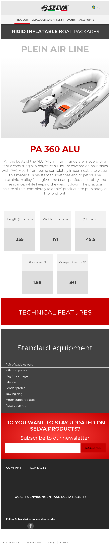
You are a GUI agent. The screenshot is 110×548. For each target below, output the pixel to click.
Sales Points (86, 19)
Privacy (50, 542)
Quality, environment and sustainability (50, 496)
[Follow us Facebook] (8, 8)
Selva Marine (55, 8)
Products (22, 19)
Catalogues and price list (48, 19)
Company (13, 467)
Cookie (64, 542)
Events (71, 19)
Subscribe (93, 447)
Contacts (38, 467)
